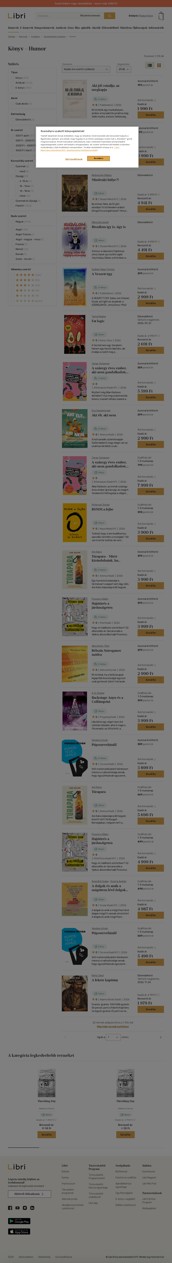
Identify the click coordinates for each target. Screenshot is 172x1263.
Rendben (98, 158)
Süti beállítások (74, 159)
